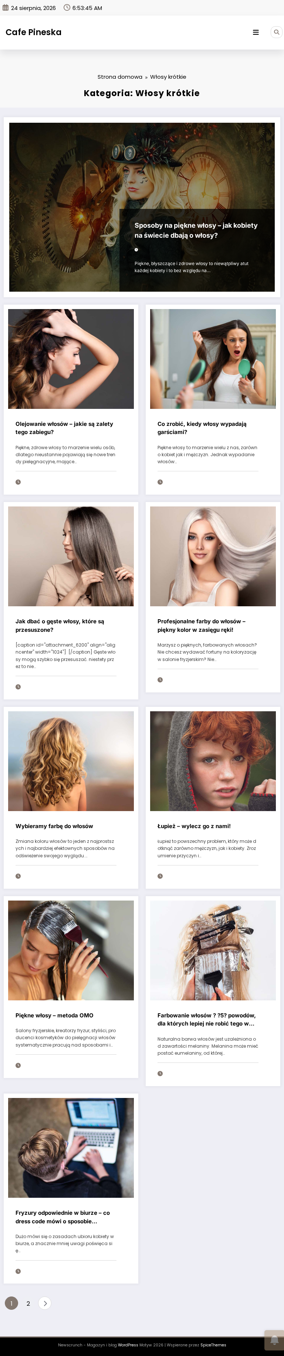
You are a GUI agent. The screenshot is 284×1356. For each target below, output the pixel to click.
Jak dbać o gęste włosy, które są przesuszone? (60, 625)
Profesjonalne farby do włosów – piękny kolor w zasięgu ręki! (202, 625)
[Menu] (255, 32)
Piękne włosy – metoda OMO (55, 1015)
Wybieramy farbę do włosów (54, 826)
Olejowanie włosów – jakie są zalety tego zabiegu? (64, 428)
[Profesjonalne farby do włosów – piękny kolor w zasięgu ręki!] (213, 556)
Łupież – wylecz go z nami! (194, 826)
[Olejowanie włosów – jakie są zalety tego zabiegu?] (71, 358)
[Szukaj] (277, 32)
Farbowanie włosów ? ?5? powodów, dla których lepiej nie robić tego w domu (207, 1021)
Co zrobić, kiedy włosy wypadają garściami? (202, 428)
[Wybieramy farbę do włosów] (71, 760)
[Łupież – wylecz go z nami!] (213, 760)
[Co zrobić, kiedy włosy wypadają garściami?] (213, 358)
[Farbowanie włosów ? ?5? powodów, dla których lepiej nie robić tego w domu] (213, 950)
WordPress (128, 1345)
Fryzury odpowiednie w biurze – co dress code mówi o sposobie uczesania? (63, 1218)
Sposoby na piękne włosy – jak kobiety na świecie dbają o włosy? (196, 230)
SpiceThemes (213, 1345)
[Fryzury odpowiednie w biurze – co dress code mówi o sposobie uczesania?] (71, 1147)
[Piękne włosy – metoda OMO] (71, 950)
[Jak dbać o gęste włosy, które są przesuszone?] (71, 556)
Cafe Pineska (34, 32)
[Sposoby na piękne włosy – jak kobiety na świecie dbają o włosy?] (142, 207)
